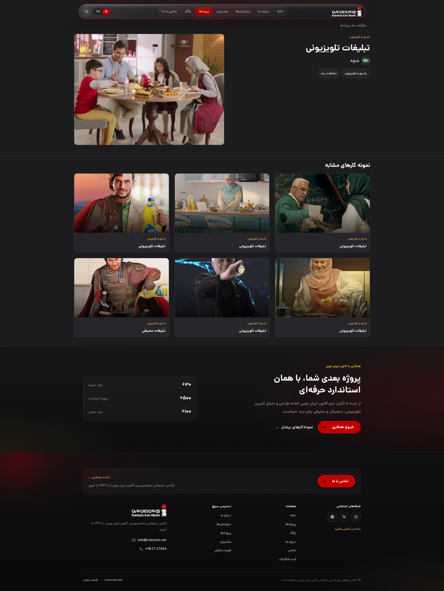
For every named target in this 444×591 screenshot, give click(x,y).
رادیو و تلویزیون (356, 73)
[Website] (332, 517)
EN (98, 11)
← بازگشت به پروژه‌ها (355, 25)
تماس (292, 550)
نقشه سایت (90, 580)
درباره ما (226, 515)
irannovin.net (114, 580)
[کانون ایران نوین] (346, 11)
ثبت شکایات (287, 559)
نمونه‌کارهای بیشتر (294, 427)
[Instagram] (356, 517)
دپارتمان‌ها (224, 524)
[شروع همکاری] (339, 427)
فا (106, 11)
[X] (344, 517)
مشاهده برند (329, 73)
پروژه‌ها (226, 533)
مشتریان (225, 541)
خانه (293, 515)
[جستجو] (86, 11)
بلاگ (293, 533)
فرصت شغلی (223, 550)
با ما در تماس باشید (347, 529)
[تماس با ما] (336, 481)
